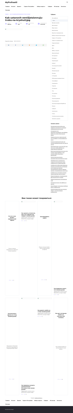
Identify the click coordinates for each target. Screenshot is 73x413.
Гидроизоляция (55, 43)
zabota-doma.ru (38, 398)
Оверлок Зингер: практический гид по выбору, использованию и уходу (59, 138)
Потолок (54, 96)
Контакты (63, 6)
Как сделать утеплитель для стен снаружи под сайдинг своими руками (28, 215)
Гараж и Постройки (29, 6)
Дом (53, 48)
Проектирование (56, 98)
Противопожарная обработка (59, 103)
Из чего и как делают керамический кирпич (12, 218)
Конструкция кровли (57, 65)
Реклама (7, 10)
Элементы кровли (56, 118)
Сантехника (54, 111)
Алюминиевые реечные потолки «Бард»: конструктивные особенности (59, 191)
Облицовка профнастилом (58, 78)
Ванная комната (55, 22)
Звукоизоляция (55, 53)
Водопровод (55, 30)
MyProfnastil (11, 2)
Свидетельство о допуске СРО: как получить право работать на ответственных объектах (59, 148)
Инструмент (54, 55)
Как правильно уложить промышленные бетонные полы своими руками (28, 387)
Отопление (54, 88)
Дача (53, 45)
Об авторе (56, 6)
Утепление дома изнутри (58, 116)
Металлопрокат (55, 70)
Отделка (54, 85)
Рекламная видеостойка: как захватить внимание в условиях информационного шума (58, 128)
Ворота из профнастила (57, 32)
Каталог (13, 6)
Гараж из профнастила (57, 40)
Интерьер (54, 58)
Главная (7, 6)
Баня (54, 20)
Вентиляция (54, 25)
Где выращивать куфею (44, 217)
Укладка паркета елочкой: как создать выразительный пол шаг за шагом (59, 143)
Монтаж (54, 73)
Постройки (54, 93)
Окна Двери (55, 80)
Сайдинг (50, 6)
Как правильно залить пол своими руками (60, 289)
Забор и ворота (41, 6)
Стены (53, 113)
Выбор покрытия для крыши (58, 35)
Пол (53, 90)
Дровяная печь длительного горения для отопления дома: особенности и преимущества (58, 162)
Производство (55, 101)
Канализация (55, 60)
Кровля (19, 6)
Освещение (54, 83)
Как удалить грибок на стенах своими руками (44, 311)
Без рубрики (55, 18)
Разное (53, 106)
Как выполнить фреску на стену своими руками (12, 315)
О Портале (54, 75)
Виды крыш (54, 27)
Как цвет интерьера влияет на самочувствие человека (60, 315)
